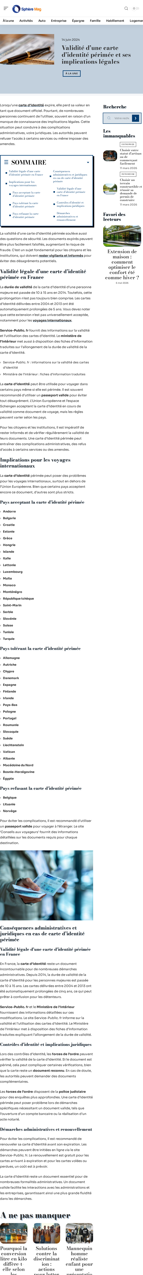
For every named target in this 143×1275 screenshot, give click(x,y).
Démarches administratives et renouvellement (67, 216)
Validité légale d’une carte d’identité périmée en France (26, 173)
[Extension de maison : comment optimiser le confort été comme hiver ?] (122, 236)
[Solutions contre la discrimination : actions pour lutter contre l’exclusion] (46, 1233)
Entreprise (128, 144)
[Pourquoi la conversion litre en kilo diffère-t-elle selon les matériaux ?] (13, 1233)
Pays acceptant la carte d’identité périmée (26, 194)
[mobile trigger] (7, 8)
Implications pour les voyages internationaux (23, 183)
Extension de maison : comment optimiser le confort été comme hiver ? (122, 264)
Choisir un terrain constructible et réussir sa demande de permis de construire (131, 190)
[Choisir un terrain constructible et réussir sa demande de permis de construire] (110, 189)
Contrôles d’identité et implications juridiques (70, 204)
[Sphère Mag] (27, 8)
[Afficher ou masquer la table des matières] (67, 162)
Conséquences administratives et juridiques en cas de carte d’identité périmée (70, 176)
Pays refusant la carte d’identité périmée (26, 215)
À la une (72, 73)
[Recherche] (126, 8)
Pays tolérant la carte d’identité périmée (25, 204)
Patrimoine (128, 174)
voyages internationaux (52, 320)
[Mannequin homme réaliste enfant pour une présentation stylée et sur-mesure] (79, 1233)
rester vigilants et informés (61, 256)
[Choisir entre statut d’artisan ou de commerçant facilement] (110, 155)
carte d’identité (31, 105)
